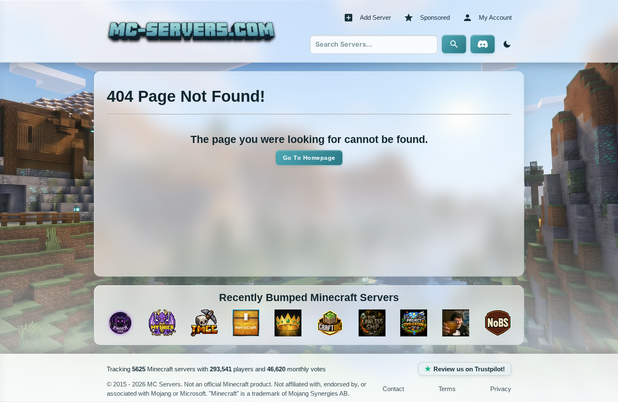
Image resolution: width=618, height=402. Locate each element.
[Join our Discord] (482, 44)
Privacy (500, 388)
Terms (447, 388)
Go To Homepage (309, 157)
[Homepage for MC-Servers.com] (191, 31)
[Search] (454, 44)
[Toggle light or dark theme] (505, 44)
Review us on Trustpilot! (469, 369)
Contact (393, 388)
